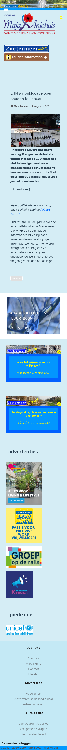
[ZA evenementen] (33, 415)
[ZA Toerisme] (26, 52)
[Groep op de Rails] (24, 557)
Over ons (33, 658)
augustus (16, 278)
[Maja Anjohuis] (29, 24)
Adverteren (33, 694)
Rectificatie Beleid (33, 734)
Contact (33, 669)
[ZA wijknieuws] (33, 363)
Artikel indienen (33, 704)
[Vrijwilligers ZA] (24, 525)
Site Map (33, 674)
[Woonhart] (24, 483)
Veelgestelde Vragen (33, 729)
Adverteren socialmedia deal (33, 699)
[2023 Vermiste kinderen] (19, 584)
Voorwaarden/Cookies (33, 724)
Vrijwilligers (33, 664)
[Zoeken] (61, 18)
